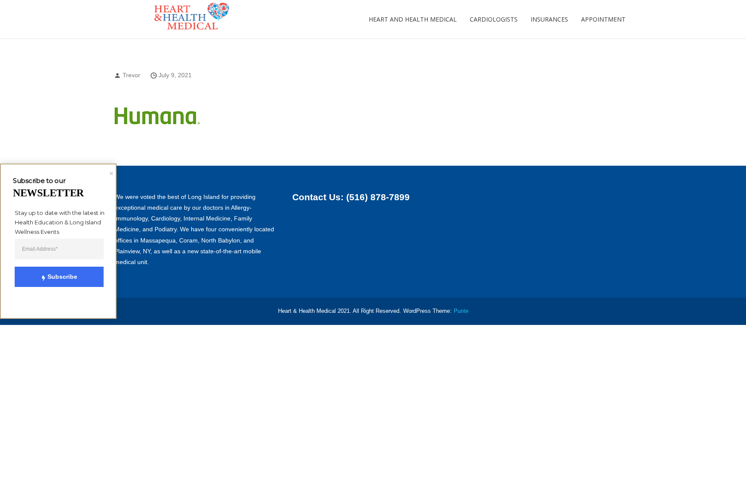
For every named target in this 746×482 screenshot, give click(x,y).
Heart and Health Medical (413, 19)
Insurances (549, 19)
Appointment (603, 19)
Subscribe (62, 276)
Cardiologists (494, 19)
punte (461, 311)
